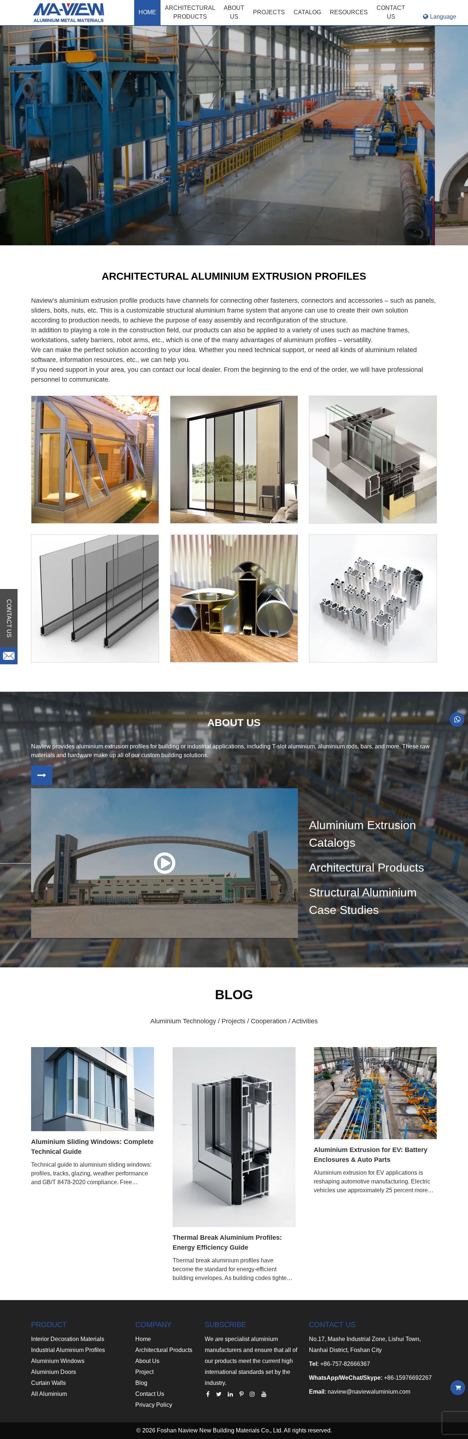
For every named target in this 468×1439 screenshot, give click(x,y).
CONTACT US (391, 12)
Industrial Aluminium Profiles (68, 1350)
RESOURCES (349, 12)
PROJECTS (269, 12)
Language (443, 17)
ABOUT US (234, 12)
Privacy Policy (153, 1405)
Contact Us (149, 1394)
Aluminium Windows (57, 1361)
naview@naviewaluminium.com (369, 1392)
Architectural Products (190, 12)
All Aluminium (49, 1394)
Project (144, 1372)
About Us (147, 1361)
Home (147, 12)
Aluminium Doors (53, 1372)
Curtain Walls (48, 1383)
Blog (141, 1383)
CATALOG (307, 12)
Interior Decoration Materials (67, 1339)
